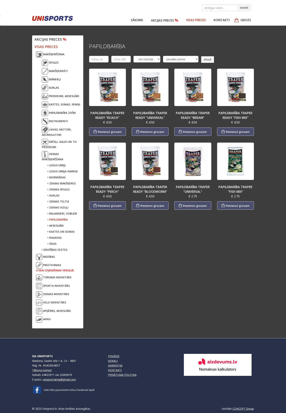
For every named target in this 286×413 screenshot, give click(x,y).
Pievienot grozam (109, 132)
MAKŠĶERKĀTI (58, 71)
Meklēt (244, 8)
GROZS (245, 20)
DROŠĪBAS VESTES (55, 250)
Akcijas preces (164, 20)
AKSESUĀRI (56, 225)
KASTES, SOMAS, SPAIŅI (64, 104)
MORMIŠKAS (57, 177)
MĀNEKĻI (54, 79)
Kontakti (222, 20)
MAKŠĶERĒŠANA (53, 54)
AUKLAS (53, 87)
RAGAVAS (54, 237)
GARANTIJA (115, 365)
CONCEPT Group (243, 408)
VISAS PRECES (196, 20)
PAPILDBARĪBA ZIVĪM (62, 113)
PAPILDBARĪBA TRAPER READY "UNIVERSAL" (150, 115)
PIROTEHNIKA (55, 267)
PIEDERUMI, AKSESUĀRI (63, 96)
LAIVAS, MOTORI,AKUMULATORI (56, 132)
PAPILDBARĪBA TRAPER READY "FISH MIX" (235, 115)
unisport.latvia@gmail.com (59, 379)
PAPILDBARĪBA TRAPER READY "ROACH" (107, 115)
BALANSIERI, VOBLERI (62, 213)
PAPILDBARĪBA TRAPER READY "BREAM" (193, 115)
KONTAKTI (115, 370)
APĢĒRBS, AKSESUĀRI (56, 311)
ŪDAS (52, 244)
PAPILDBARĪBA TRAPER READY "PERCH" (107, 189)
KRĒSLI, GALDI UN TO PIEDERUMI (59, 144)
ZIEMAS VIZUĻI (58, 207)
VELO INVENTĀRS (54, 302)
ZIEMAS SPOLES (59, 189)
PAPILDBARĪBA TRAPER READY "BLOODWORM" (150, 189)
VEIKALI (113, 361)
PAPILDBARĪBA (58, 219)
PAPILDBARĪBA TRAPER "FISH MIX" (235, 189)
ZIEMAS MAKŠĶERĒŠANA (52, 156)
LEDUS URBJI (57, 165)
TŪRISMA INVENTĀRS (56, 277)
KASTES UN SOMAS (61, 231)
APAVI (46, 319)
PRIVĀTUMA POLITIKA (122, 375)
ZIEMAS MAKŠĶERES (62, 183)
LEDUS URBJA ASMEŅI (63, 171)
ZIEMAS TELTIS (58, 201)
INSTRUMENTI (58, 121)
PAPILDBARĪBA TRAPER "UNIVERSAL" (193, 189)
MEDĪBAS (48, 257)
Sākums (137, 20)
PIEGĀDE (113, 356)
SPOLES (53, 62)
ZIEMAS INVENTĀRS (55, 294)
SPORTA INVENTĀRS (56, 286)
